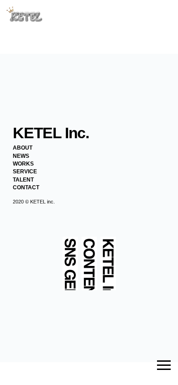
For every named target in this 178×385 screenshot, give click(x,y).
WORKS (23, 164)
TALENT (23, 180)
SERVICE (25, 171)
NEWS (21, 156)
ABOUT (22, 148)
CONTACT (26, 187)
